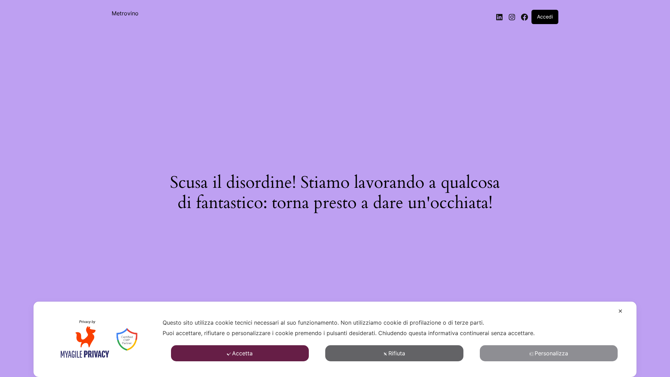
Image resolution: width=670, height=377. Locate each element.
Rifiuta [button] (396, 353)
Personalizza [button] (551, 353)
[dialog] (335, 339)
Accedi (545, 17)
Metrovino (125, 13)
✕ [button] (620, 311)
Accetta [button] (242, 353)
